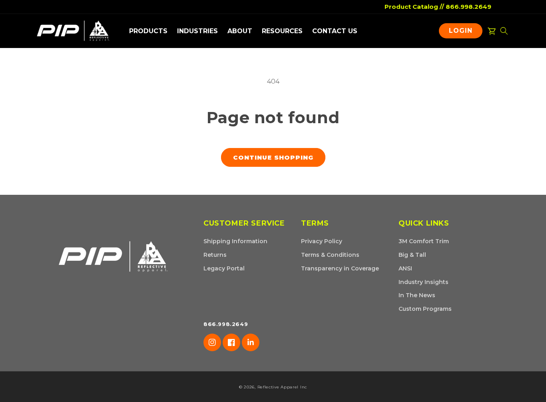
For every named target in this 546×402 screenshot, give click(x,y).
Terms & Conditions (330, 254)
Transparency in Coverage (340, 268)
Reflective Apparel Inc (282, 387)
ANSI (405, 268)
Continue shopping (273, 157)
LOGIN (462, 32)
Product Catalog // (414, 6)
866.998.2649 (468, 6)
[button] (148, 31)
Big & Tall (412, 254)
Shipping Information (235, 241)
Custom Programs (425, 308)
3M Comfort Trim (424, 241)
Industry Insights (423, 282)
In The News (417, 295)
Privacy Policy (321, 241)
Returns (215, 254)
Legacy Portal (224, 268)
